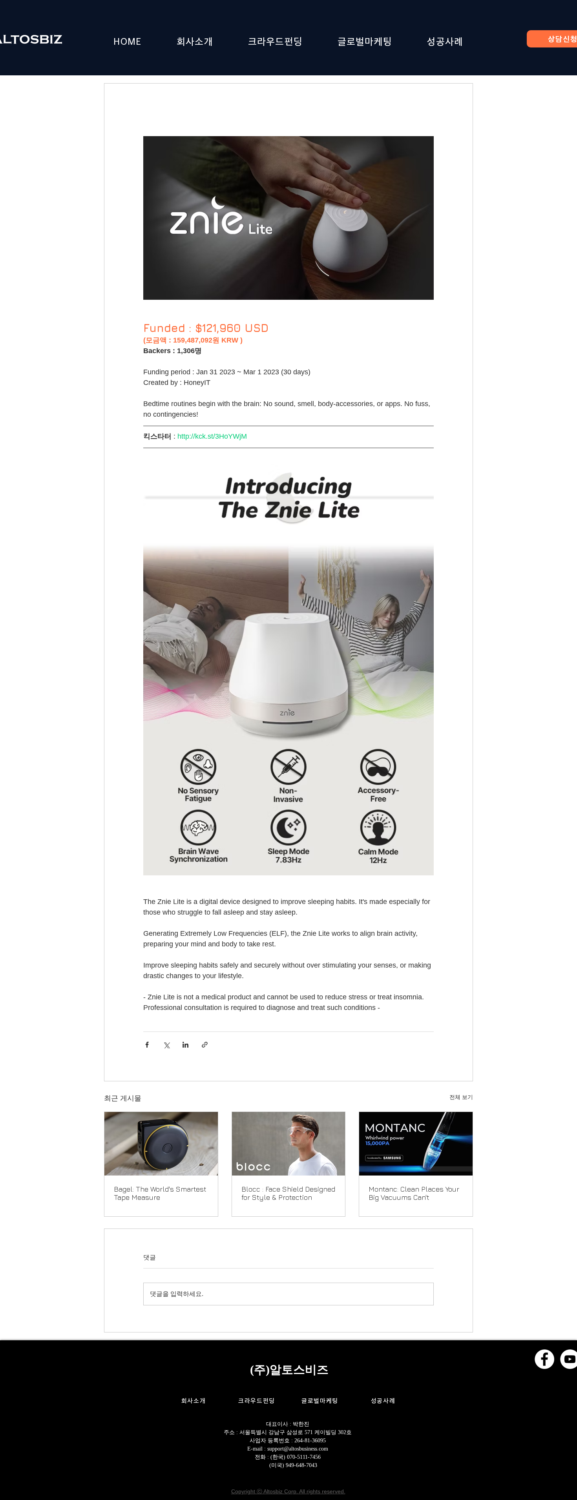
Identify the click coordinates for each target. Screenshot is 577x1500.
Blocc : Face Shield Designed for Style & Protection (288, 1193)
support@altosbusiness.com (297, 1449)
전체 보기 (461, 1097)
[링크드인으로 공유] (185, 1044)
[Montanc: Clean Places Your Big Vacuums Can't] (416, 1144)
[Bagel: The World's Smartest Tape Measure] (161, 1144)
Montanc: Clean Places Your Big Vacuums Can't (414, 1193)
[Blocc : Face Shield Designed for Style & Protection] (288, 1144)
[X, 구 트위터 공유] (166, 1044)
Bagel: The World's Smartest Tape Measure (160, 1193)
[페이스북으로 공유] (147, 1044)
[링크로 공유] (204, 1044)
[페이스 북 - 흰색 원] (544, 1359)
